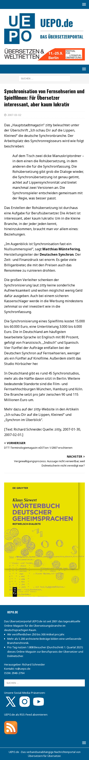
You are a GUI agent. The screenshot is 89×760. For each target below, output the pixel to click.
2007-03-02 (14, 115)
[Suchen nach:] (44, 78)
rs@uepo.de (22, 668)
